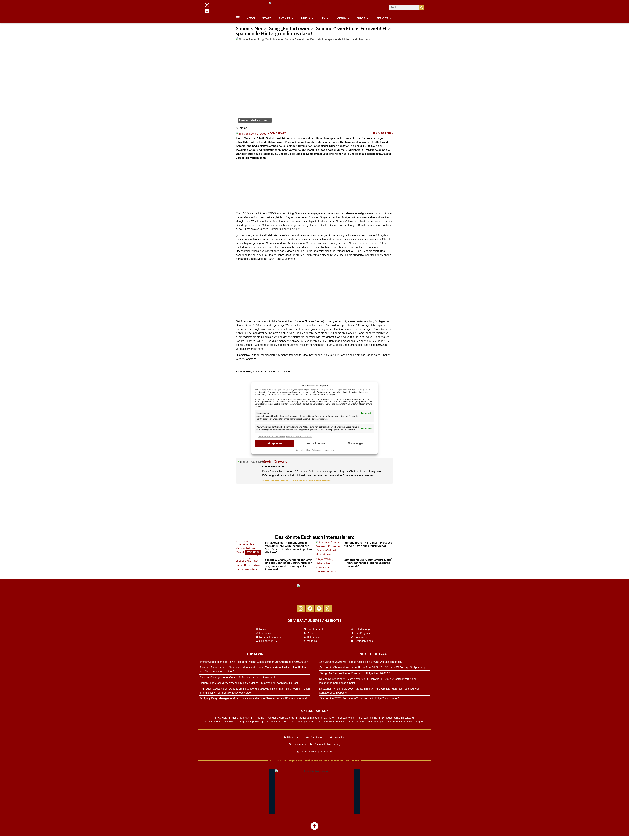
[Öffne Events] (292, 18)
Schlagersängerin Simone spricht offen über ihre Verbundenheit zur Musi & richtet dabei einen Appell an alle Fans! (288, 547)
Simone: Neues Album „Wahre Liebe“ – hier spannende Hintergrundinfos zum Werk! (368, 563)
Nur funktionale (315, 443)
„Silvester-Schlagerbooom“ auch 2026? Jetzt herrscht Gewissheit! (237, 677)
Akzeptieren (274, 443)
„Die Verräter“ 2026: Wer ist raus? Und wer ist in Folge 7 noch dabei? (359, 698)
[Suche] (421, 7)
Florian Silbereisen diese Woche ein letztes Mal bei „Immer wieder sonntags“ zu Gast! (249, 683)
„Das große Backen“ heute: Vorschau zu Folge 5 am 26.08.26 (354, 673)
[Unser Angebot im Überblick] (238, 18)
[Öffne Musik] (312, 18)
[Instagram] (301, 608)
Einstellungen (356, 443)
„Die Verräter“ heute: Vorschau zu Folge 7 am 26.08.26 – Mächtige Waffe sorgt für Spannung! (372, 667)
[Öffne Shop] (367, 18)
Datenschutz (317, 450)
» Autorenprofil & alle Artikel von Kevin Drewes (296, 480)
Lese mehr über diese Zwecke (299, 437)
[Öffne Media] (348, 18)
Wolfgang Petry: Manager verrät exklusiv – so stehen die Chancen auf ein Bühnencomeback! (253, 698)
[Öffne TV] (327, 18)
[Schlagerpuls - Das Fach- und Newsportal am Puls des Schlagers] (314, 7)
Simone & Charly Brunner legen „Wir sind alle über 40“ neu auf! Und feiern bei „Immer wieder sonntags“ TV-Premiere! (288, 564)
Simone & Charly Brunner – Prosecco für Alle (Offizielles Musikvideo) (368, 544)
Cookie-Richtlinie (302, 450)
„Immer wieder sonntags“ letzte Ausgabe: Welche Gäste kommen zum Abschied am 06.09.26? (254, 661)
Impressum (329, 450)
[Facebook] (310, 608)
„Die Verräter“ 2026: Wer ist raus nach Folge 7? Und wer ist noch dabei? (360, 661)
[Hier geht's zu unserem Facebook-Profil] (207, 11)
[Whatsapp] (328, 608)
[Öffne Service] (390, 18)
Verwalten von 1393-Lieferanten (271, 437)
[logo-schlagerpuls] (314, 592)
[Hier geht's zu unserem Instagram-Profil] (207, 5)
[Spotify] (319, 608)
